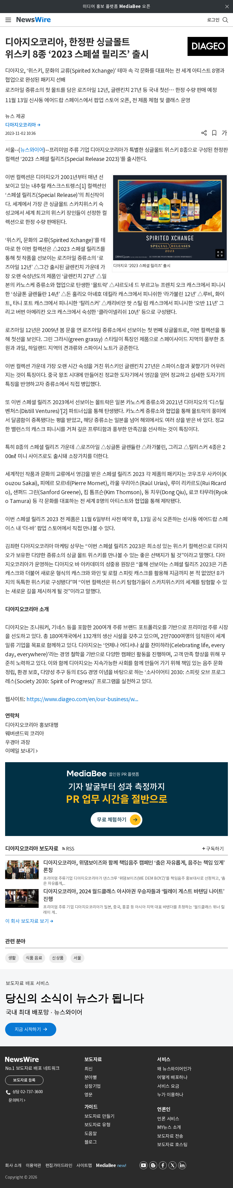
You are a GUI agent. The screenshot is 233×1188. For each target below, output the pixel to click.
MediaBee (106, 1165)
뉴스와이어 (32, 149)
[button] (204, 133)
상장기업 (92, 1086)
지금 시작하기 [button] (28, 1029)
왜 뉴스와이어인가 (174, 1069)
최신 (88, 1069)
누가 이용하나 (170, 1094)
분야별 (90, 1077)
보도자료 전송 (170, 1136)
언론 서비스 (168, 1119)
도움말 (90, 1133)
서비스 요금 (168, 1086)
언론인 (163, 1109)
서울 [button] (77, 958)
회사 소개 (13, 1165)
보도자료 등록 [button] (24, 1080)
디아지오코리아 (22, 125)
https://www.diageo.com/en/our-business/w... (82, 699)
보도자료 (93, 1059)
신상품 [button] (58, 958)
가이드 (90, 1107)
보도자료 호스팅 (172, 1144)
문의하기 (17, 1100)
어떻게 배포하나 (172, 1077)
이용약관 (33, 1165)
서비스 (163, 1059)
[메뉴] (7, 20)
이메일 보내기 (21, 750)
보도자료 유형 (97, 1125)
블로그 (90, 1142)
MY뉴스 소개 (169, 1127)
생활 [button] (12, 958)
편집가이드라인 (58, 1165)
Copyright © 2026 (21, 1177)
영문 (88, 1094)
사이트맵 (84, 1165)
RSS (70, 849)
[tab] (118, 1059)
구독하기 (215, 849)
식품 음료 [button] (34, 958)
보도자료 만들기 (99, 1116)
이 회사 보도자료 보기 (29, 921)
